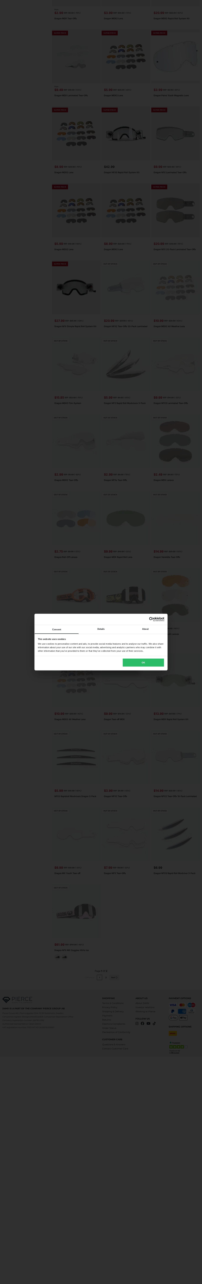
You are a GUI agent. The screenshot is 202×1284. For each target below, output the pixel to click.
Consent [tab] (56, 629)
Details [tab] (101, 629)
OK (143, 662)
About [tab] (145, 629)
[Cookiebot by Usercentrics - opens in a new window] (151, 619)
